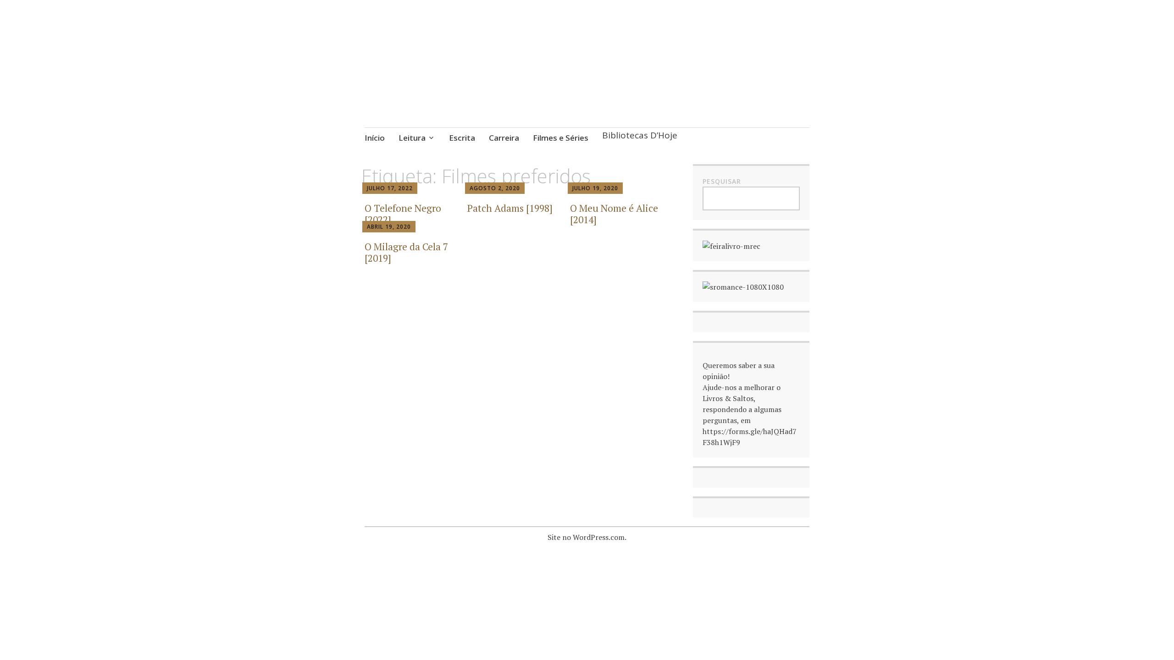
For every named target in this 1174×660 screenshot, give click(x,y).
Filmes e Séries (560, 137)
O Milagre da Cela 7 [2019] (406, 252)
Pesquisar (722, 181)
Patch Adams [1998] (510, 208)
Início (375, 137)
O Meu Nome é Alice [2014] (614, 214)
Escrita (462, 137)
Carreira (504, 137)
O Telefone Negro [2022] (403, 214)
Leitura (412, 137)
